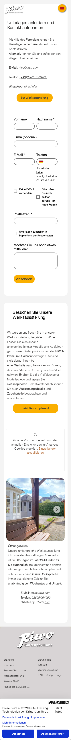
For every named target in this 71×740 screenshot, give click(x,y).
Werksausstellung (14, 675)
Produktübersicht (12, 670)
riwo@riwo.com (28, 67)
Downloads (44, 659)
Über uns (9, 665)
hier (34, 86)
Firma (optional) (25, 137)
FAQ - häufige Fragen (50, 675)
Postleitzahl (23, 214)
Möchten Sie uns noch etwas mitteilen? (35, 247)
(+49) (33, 77)
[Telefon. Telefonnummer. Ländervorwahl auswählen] (42, 161)
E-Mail (19, 155)
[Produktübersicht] (25, 670)
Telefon (41, 155)
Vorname (20, 119)
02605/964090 (40, 597)
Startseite (9, 659)
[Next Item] (56, 509)
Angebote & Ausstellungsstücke (17, 686)
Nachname (45, 119)
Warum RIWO (11, 681)
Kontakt (42, 664)
